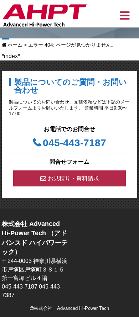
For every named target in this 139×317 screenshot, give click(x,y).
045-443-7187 (74, 142)
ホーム (14, 45)
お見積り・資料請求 (73, 178)
